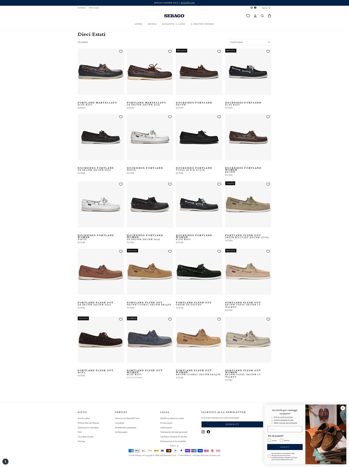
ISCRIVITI (285, 447)
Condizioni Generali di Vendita (173, 436)
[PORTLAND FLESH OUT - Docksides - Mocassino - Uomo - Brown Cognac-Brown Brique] (240, 232)
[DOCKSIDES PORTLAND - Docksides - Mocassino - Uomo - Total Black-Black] (191, 99)
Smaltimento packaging (125, 427)
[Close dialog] (342, 408)
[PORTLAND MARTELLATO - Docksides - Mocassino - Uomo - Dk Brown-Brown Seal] (84, 99)
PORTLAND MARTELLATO (97, 104)
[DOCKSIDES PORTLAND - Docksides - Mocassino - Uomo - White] (128, 164)
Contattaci (82, 8)
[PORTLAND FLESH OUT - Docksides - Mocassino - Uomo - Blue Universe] (235, 232)
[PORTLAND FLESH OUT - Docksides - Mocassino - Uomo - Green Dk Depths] (178, 299)
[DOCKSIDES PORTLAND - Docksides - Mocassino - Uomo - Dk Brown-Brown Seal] (186, 99)
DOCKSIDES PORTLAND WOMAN (243, 170)
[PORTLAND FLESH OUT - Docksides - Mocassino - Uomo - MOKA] (79, 367)
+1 (195, 99)
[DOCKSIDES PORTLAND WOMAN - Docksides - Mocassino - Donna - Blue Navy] (231, 164)
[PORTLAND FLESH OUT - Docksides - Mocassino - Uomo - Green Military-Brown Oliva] (227, 232)
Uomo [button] (138, 24)
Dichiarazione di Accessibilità (173, 441)
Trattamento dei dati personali (173, 432)
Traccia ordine (84, 418)
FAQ (80, 432)
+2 (146, 367)
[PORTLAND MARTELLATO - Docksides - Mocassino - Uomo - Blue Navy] (79, 99)
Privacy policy (166, 423)
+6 (244, 231)
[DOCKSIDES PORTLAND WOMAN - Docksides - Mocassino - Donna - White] (240, 164)
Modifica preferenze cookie (172, 418)
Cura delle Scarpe (86, 436)
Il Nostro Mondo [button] (202, 24)
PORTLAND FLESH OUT (247, 236)
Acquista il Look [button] (173, 24)
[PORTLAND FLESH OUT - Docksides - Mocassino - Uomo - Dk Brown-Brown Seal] (79, 299)
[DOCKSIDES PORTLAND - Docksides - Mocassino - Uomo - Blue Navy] (182, 99)
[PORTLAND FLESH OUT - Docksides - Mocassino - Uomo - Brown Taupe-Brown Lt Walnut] (142, 299)
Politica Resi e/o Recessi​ (88, 423)
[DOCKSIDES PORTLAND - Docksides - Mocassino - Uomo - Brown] (178, 99)
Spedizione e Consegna (88, 427)
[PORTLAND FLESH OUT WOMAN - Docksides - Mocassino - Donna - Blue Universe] (137, 367)
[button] (5, 461)
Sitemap (81, 441)
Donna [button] (152, 24)
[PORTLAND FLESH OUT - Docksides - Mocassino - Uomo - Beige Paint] (231, 232)
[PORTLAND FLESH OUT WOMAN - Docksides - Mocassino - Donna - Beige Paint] (133, 367)
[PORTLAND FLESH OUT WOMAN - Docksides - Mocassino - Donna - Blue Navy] (128, 367)
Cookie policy (166, 427)
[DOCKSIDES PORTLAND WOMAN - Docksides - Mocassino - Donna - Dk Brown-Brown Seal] (235, 164)
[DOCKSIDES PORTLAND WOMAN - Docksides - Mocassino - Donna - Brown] (227, 164)
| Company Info (214, 455)
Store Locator (94, 8)
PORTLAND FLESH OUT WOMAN (145, 373)
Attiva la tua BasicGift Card (127, 418)
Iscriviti (232, 424)
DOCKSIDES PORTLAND (194, 104)
